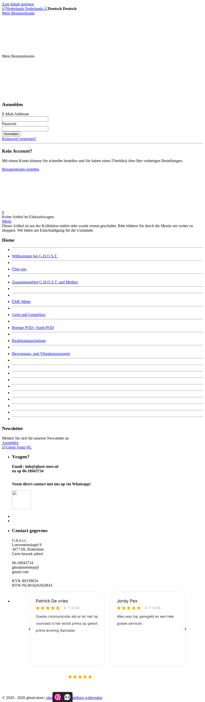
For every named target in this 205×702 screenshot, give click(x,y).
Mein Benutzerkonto (18, 13)
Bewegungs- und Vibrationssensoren (41, 354)
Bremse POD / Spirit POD (33, 327)
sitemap (52, 697)
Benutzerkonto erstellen (20, 169)
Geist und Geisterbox (29, 314)
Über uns (19, 269)
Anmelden (11, 134)
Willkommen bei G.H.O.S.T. (35, 256)
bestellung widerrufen (85, 697)
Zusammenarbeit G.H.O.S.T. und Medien (45, 282)
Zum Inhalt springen (18, 4)
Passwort (9, 124)
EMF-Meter (21, 301)
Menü (6, 221)
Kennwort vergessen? (19, 139)
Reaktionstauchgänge (29, 340)
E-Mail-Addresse (15, 114)
